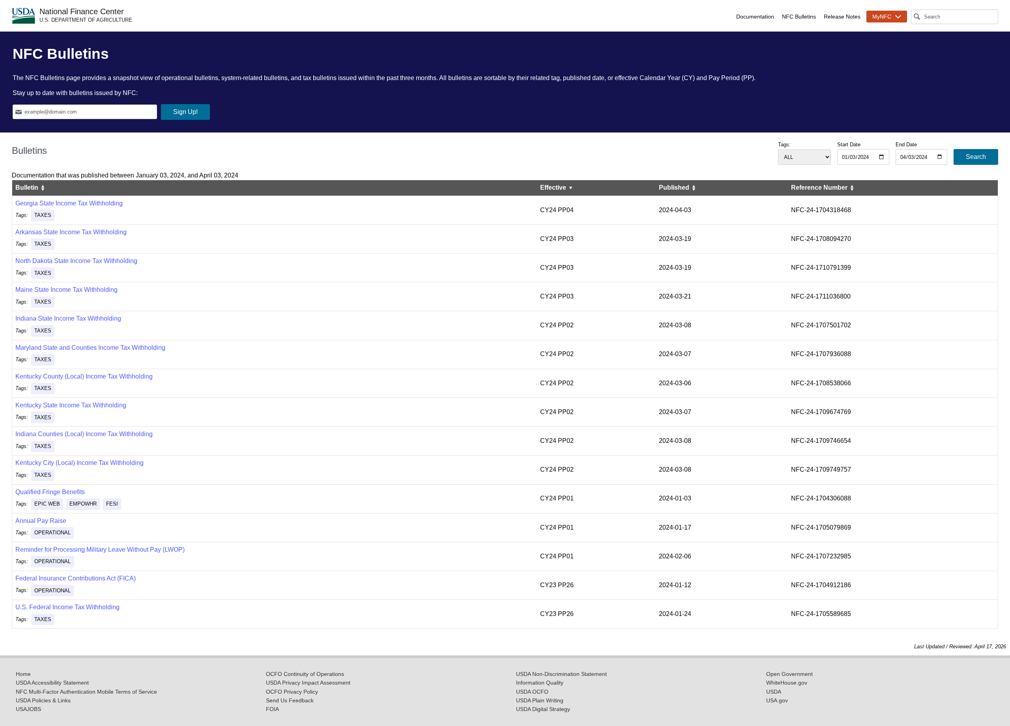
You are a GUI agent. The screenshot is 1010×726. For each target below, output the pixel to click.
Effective (554, 187)
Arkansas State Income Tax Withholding (71, 232)
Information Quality (539, 683)
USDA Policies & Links (43, 701)
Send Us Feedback (290, 701)
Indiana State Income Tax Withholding (68, 318)
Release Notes (842, 16)
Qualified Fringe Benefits (50, 492)
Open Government (789, 674)
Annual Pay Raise (40, 520)
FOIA (272, 709)
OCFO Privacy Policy (292, 692)
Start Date (848, 144)
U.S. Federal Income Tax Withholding (67, 607)
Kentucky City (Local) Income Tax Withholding (79, 462)
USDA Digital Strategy (543, 709)
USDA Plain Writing (539, 701)
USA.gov (777, 701)
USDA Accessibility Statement (52, 683)
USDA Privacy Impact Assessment (308, 683)
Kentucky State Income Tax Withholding (70, 405)
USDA (773, 692)
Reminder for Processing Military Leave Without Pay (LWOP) (100, 549)
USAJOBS (28, 709)
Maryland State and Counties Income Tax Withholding (90, 347)
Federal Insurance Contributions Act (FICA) (75, 578)
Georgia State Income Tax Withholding (69, 203)
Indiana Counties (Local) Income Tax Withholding (84, 434)
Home (23, 674)
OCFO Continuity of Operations (305, 674)
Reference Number (820, 187)
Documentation (755, 16)
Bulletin (27, 187)
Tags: (784, 144)
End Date (906, 144)
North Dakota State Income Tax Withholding (76, 261)
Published (675, 187)
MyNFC (881, 16)
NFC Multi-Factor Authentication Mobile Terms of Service (86, 692)
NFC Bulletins (799, 16)
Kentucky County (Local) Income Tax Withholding (84, 376)
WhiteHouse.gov (786, 683)
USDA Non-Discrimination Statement (561, 674)
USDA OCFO (532, 692)
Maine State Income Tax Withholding (66, 289)
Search (976, 156)
